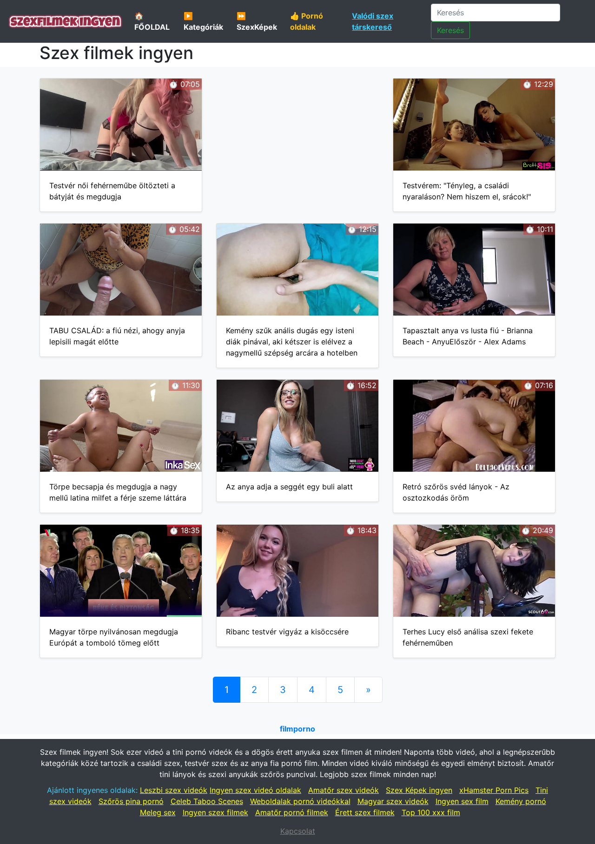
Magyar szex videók (393, 801)
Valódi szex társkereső (372, 21)
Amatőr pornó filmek (291, 812)
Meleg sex (158, 812)
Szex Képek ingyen (419, 790)
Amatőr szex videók (343, 790)
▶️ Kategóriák (203, 21)
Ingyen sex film (462, 801)
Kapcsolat (297, 831)
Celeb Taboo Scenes (207, 801)
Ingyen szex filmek (215, 812)
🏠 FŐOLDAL (152, 21)
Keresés (450, 30)
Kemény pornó (521, 801)
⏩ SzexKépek (257, 21)
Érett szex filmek (365, 812)
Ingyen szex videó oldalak (255, 790)
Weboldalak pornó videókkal (300, 801)
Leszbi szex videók (173, 790)
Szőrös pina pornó (131, 801)
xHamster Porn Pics (494, 790)
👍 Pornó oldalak (306, 21)
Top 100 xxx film (431, 812)
